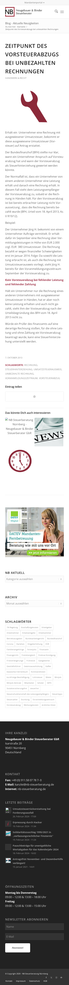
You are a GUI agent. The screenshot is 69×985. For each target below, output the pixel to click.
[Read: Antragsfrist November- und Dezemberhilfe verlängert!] (8, 860)
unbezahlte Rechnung (19, 373)
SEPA (49, 683)
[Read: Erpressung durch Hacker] (8, 824)
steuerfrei (34, 688)
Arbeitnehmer (13, 633)
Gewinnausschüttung (33, 666)
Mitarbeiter (29, 683)
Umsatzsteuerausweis (48, 369)
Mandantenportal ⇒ (34, 2)
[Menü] (62, 12)
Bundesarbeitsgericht (34, 638)
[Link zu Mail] (61, 977)
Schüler (40, 683)
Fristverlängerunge (15, 660)
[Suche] (54, 11)
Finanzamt (44, 649)
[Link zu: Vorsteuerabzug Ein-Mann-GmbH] (48, 432)
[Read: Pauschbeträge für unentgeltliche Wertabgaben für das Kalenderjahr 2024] (8, 847)
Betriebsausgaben (14, 638)
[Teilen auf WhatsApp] (34, 396)
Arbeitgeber (47, 627)
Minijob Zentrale (14, 683)
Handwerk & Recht (15, 77)
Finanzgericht (12, 655)
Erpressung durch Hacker (27, 822)
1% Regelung (12, 627)
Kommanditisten (38, 671)
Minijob (58, 677)
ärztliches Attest (48, 705)
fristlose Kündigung (46, 655)
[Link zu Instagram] (56, 977)
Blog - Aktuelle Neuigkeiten (22, 23)
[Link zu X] (51, 977)
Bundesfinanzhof (54, 638)
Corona (10, 644)
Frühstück (30, 660)
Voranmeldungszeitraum (21, 378)
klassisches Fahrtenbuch (17, 671)
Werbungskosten (31, 705)
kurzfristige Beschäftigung (18, 677)
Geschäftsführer (14, 666)
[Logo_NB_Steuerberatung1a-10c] (28, 11)
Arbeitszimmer (45, 633)
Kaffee (48, 666)
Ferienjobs (31, 649)
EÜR (47, 644)
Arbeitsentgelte (28, 633)
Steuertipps (57, 694)
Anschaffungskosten (29, 627)
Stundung (25, 699)
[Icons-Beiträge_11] (34, 107)
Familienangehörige (15, 649)
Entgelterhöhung (35, 644)
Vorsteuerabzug (49, 378)
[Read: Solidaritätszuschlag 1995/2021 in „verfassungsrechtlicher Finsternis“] (8, 834)
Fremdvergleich (28, 655)
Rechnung (30, 365)
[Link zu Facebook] (46, 977)
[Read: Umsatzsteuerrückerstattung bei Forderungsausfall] (8, 810)
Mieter (48, 677)
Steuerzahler (12, 699)
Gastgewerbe (44, 660)
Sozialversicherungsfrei (17, 688)
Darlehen (20, 644)
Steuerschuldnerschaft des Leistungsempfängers (28, 694)
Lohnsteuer (37, 677)
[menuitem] (54, 11)
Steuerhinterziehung (18, 369)
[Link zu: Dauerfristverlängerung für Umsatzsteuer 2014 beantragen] (19, 460)
